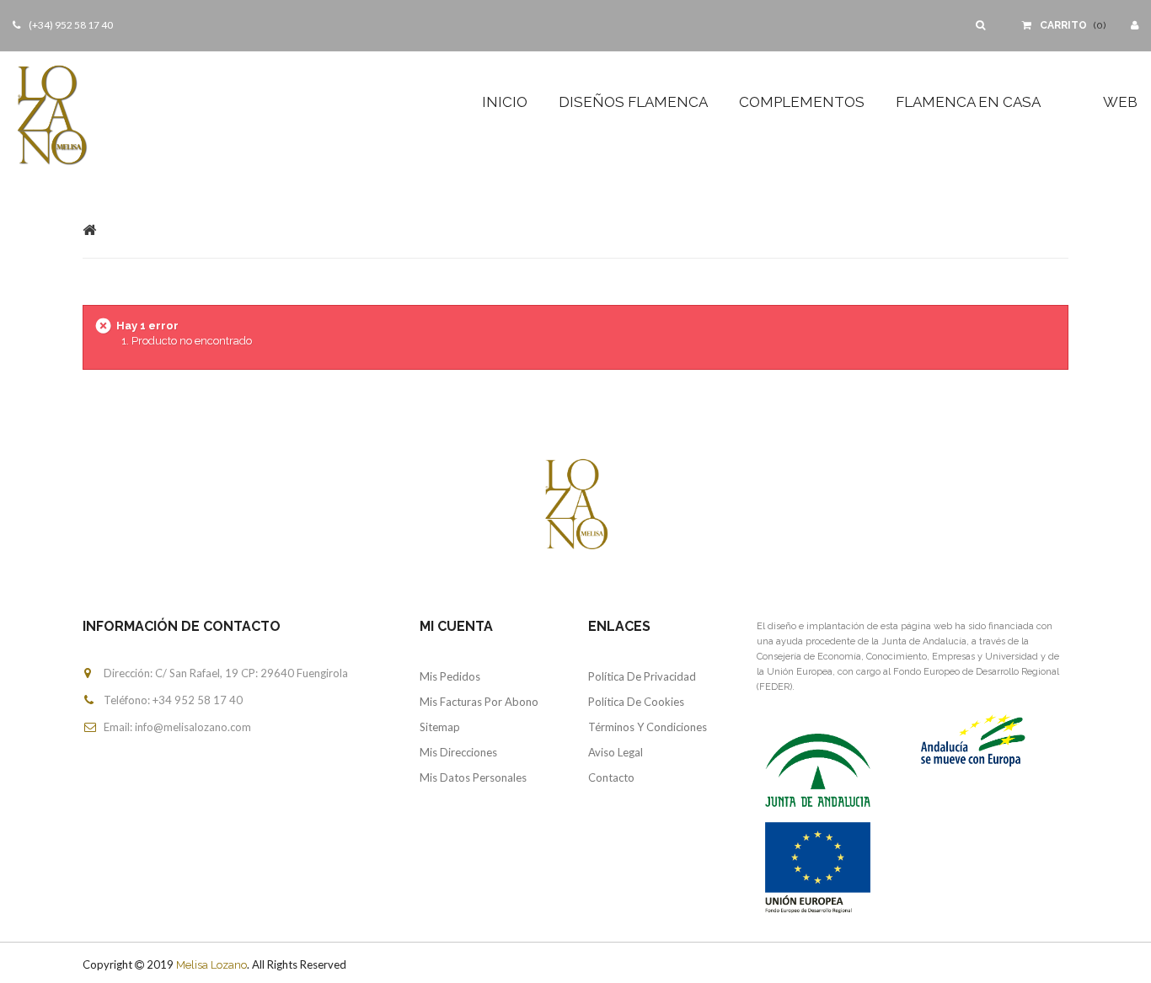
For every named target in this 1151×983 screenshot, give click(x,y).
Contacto (611, 777)
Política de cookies (636, 701)
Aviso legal (615, 752)
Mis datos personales (473, 777)
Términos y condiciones (647, 727)
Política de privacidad (642, 676)
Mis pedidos (450, 676)
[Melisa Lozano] (96, 114)
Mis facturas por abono (479, 701)
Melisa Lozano (211, 965)
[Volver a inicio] (89, 229)
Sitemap (440, 727)
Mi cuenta (456, 626)
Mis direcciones (458, 752)
